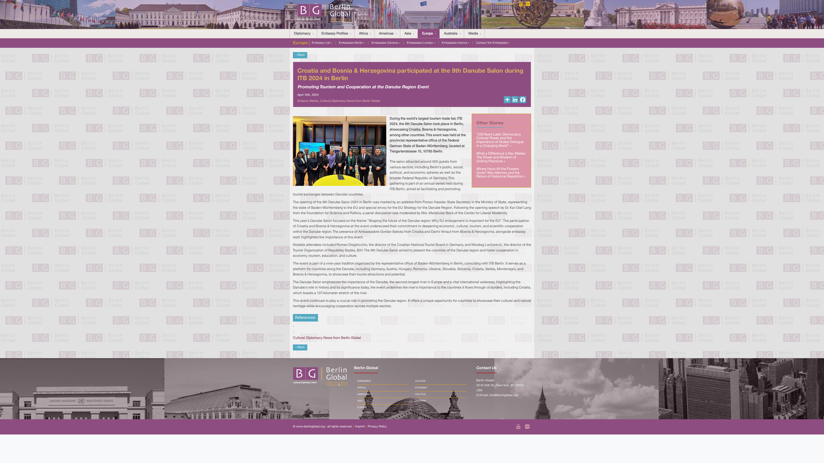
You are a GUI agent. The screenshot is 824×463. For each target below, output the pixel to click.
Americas (386, 33)
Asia (407, 33)
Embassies (364, 381)
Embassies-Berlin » (352, 43)
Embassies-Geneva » (385, 43)
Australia (450, 33)
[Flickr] (528, 4)
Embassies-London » (421, 43)
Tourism (420, 401)
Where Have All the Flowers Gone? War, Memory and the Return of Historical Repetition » (500, 173)
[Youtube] (521, 4)
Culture (420, 381)
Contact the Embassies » (493, 43)
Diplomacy (302, 33)
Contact (486, 4)
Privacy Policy (377, 426)
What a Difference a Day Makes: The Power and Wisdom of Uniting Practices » (501, 157)
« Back (300, 55)
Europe (427, 33)
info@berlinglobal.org (503, 395)
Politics (420, 394)
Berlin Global (504, 4)
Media (473, 33)
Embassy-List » (322, 43)
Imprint (360, 426)
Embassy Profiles (334, 33)
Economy (421, 388)
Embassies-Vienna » (455, 43)
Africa (363, 33)
